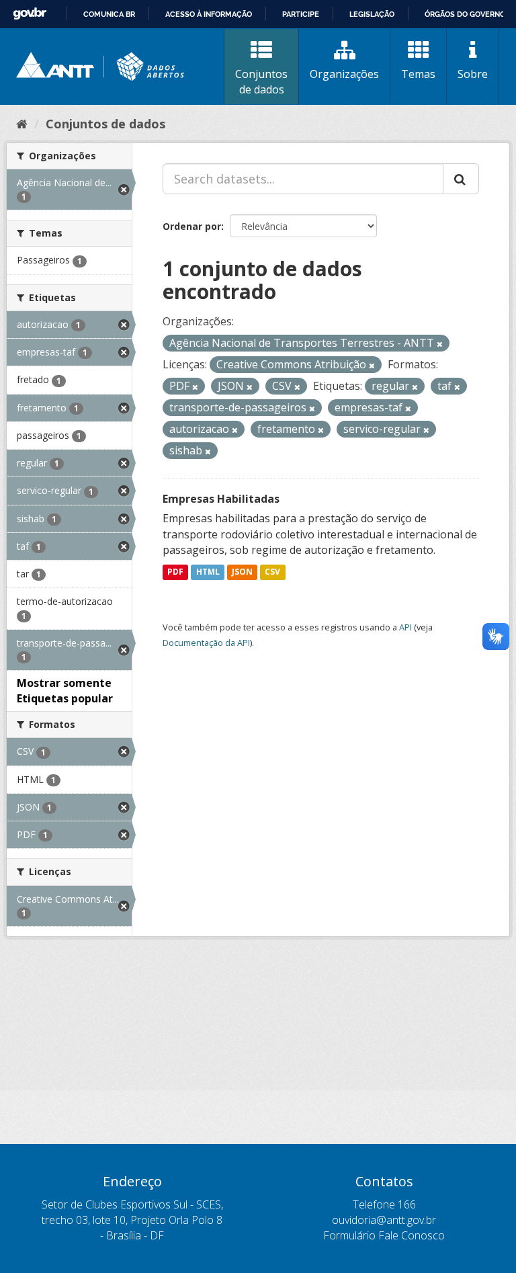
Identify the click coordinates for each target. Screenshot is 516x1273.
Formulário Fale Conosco (384, 1235)
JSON (242, 571)
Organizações (344, 74)
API (405, 627)
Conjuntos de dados (261, 82)
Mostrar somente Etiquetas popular (65, 690)
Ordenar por (192, 226)
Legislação (371, 14)
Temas (418, 74)
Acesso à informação (208, 14)
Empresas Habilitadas (221, 498)
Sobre (473, 74)
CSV (272, 571)
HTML (208, 571)
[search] (461, 178)
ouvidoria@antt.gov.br (384, 1220)
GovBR (29, 13)
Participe (300, 14)
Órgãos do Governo (465, 14)
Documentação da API (206, 642)
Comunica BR (109, 14)
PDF (175, 571)
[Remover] (440, 344)
